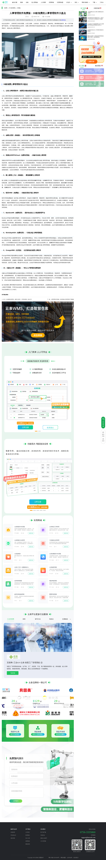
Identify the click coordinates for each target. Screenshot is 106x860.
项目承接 (13, 838)
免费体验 (63, 20)
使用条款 (28, 841)
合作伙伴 (69, 857)
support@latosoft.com (88, 837)
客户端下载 (43, 832)
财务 (24, 619)
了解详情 (12, 673)
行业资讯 (12, 8)
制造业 (51, 619)
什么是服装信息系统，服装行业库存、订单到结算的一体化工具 (19, 299)
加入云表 (28, 838)
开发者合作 (13, 835)
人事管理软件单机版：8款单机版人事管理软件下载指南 (62, 299)
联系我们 (28, 835)
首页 (5, 8)
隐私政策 (28, 844)
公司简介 (28, 832)
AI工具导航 (43, 841)
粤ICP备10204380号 (54, 857)
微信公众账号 (44, 838)
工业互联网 (10, 619)
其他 (18, 8)
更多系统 (98, 66)
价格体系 (13, 832)
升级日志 (43, 835)
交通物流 (65, 619)
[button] (31, 510)
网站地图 (63, 857)
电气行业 (38, 619)
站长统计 (76, 857)
